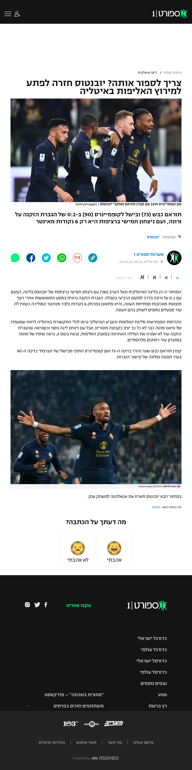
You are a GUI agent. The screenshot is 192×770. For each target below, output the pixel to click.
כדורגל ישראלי (152, 638)
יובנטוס (153, 237)
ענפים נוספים (153, 683)
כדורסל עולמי (153, 672)
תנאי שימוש (86, 742)
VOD (162, 694)
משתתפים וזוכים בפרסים (79, 705)
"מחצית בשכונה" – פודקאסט (74, 694)
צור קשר (115, 742)
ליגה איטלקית (147, 73)
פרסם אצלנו (143, 742)
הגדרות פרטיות (51, 742)
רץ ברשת (157, 705)
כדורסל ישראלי (151, 660)
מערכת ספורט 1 (149, 254)
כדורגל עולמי (173, 73)
